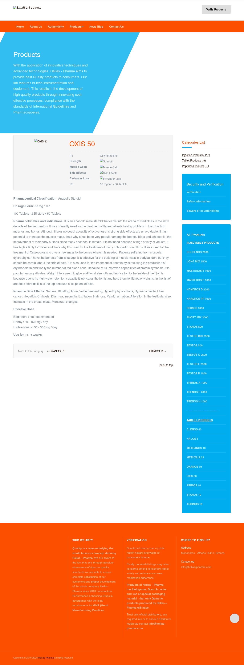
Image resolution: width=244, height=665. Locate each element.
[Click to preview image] (41, 141)
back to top (166, 365)
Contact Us (116, 26)
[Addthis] (234, 618)
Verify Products (216, 9)
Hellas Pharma (46, 657)
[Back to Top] (234, 633)
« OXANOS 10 (55, 351)
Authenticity (56, 26)
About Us (36, 26)
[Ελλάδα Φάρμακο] (27, 7)
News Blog (96, 26)
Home (20, 26)
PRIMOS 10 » (157, 351)
